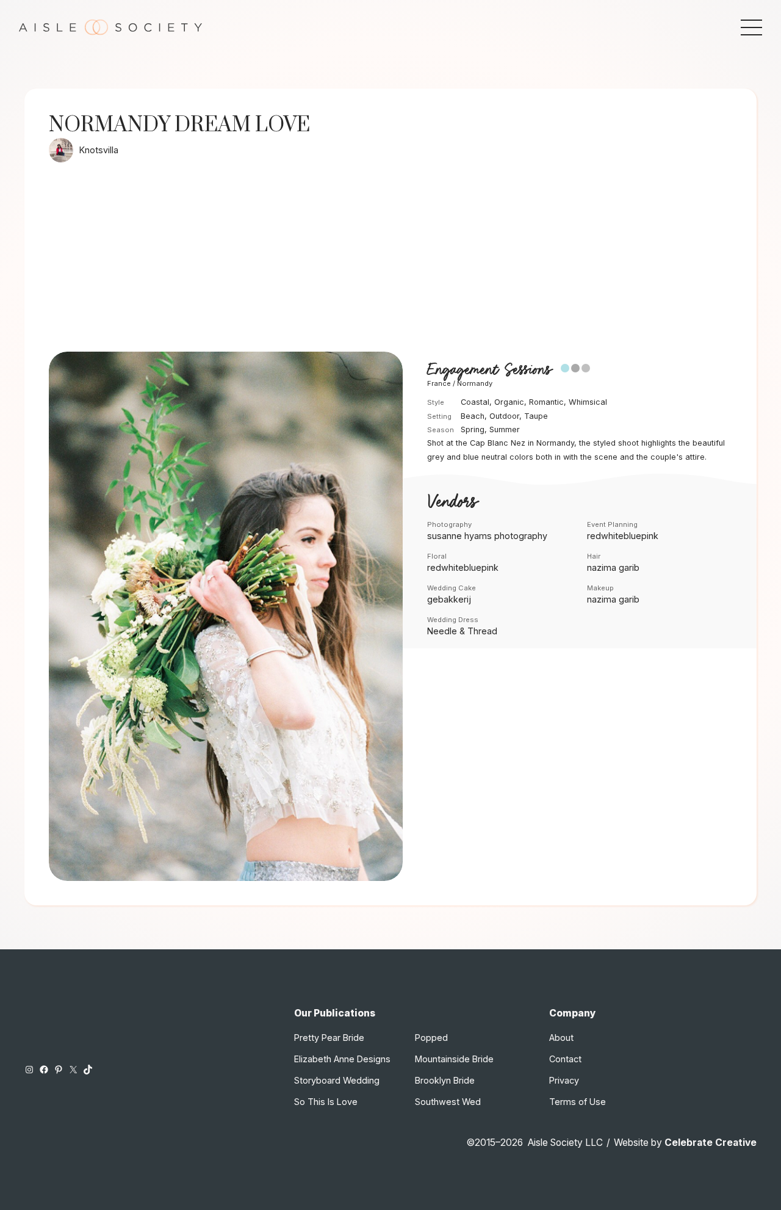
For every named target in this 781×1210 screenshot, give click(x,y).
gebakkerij (449, 599)
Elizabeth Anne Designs (342, 1059)
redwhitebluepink (622, 536)
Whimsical (588, 402)
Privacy (564, 1080)
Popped (431, 1037)
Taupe (536, 416)
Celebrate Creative (710, 1142)
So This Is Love (326, 1101)
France (439, 383)
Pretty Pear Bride (329, 1037)
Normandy (474, 383)
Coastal (475, 402)
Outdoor (504, 416)
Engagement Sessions (489, 369)
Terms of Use (577, 1101)
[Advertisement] (390, 260)
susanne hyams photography (487, 536)
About (561, 1037)
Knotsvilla (98, 150)
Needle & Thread (462, 631)
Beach (472, 416)
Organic (509, 402)
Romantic (546, 402)
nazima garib (613, 567)
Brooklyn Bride (445, 1080)
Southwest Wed (448, 1101)
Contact (565, 1059)
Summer (504, 429)
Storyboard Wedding (337, 1080)
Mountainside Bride (454, 1059)
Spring (472, 429)
